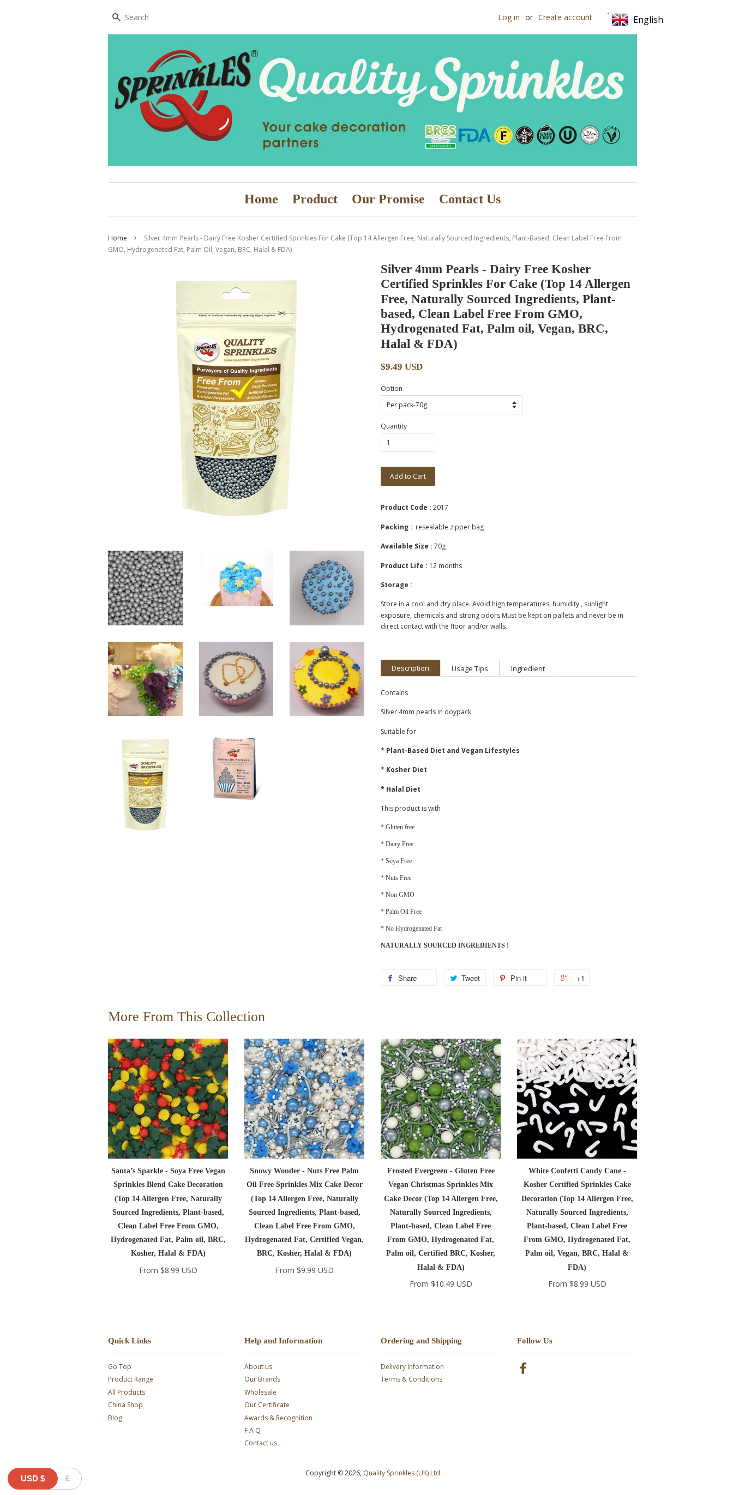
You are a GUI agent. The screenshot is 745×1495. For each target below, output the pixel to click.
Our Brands (262, 1379)
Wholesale (260, 1392)
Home (261, 199)
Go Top (119, 1366)
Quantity (394, 426)
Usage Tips (470, 668)
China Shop (125, 1404)
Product (315, 199)
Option (391, 388)
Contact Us (470, 199)
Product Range (130, 1379)
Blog (115, 1417)
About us (258, 1366)
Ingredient (528, 668)
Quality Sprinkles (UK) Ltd (401, 1473)
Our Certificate (267, 1404)
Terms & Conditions (411, 1379)
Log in (509, 17)
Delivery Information (412, 1366)
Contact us (260, 1443)
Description (410, 668)
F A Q (252, 1430)
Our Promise (388, 199)
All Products (126, 1392)
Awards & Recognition (278, 1417)
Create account (565, 17)
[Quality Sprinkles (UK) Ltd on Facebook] (523, 1370)
